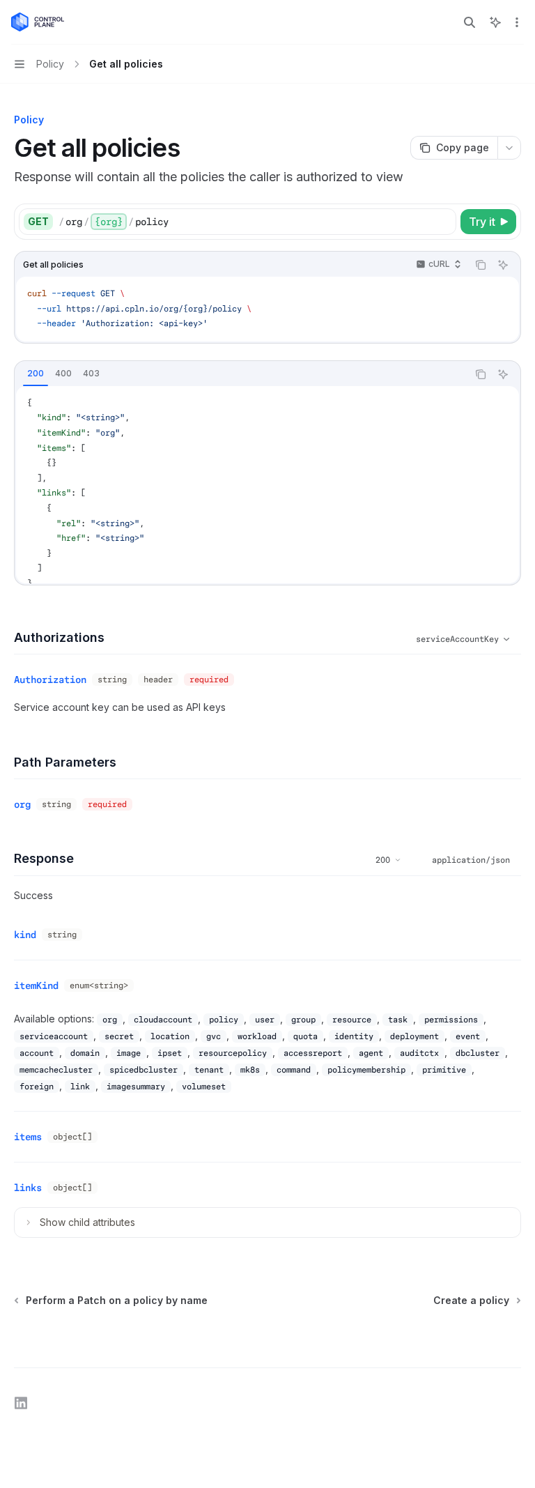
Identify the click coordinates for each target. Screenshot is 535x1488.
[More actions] (517, 22)
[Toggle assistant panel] (495, 22)
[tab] (35, 373)
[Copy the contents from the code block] (481, 265)
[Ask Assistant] (503, 265)
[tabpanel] (267, 484)
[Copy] (443, 222)
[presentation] (267, 484)
